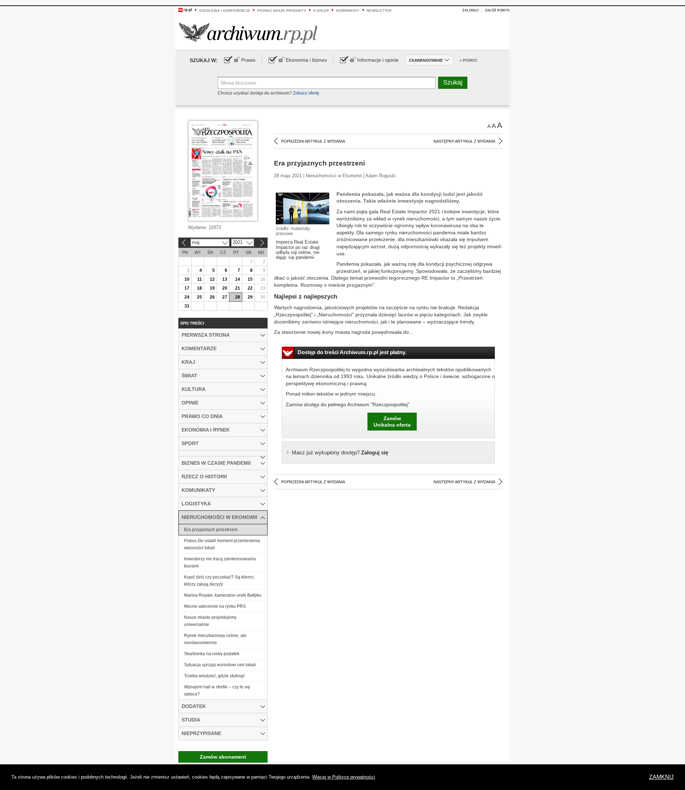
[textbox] (327, 83)
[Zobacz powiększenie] (302, 208)
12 (212, 279)
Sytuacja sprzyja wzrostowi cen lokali (220, 664)
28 (237, 297)
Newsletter (379, 10)
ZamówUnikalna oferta (392, 422)
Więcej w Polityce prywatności (343, 777)
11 (199, 279)
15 (250, 279)
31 (186, 306)
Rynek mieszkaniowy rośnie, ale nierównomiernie (215, 639)
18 (199, 288)
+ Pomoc (469, 60)
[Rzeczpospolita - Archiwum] (248, 33)
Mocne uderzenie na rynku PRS (215, 606)
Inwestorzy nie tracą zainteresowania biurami (220, 562)
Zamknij (661, 777)
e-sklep (321, 10)
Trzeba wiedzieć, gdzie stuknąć (214, 675)
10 (186, 279)
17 (186, 288)
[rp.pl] (185, 9)
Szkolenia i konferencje (224, 10)
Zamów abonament (223, 757)
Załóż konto (497, 10)
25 (199, 297)
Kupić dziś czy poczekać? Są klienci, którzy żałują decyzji (219, 581)
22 (250, 288)
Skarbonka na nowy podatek (211, 653)
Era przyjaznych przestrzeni (211, 529)
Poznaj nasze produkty (281, 10)
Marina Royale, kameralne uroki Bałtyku (223, 595)
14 (237, 279)
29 (250, 297)
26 (212, 297)
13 (224, 279)
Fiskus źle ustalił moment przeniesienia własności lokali (222, 544)
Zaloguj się (340, 452)
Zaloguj (470, 10)
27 (224, 297)
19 (212, 288)
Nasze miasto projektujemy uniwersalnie (210, 621)
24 (186, 297)
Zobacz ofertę (306, 93)
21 (237, 288)
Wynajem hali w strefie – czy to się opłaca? (217, 690)
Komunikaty (348, 10)
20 (224, 288)
